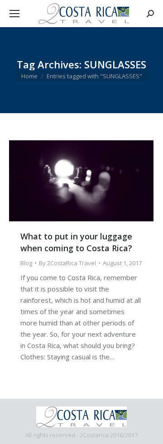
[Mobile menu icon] (14, 13)
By (67, 263)
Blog (26, 263)
